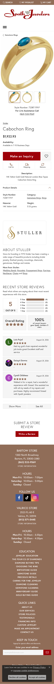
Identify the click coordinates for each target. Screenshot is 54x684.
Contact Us (27, 632)
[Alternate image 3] (39, 97)
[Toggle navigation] (5, 27)
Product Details (10, 187)
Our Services (27, 610)
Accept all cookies (37, 677)
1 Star (23, 311)
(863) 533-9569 (27, 114)
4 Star (22, 302)
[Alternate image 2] (27, 97)
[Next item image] (50, 63)
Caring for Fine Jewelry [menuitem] (27, 580)
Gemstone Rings (11, 35)
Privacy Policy (39, 667)
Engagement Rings (34, 270)
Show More (15, 406)
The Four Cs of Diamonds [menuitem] (27, 559)
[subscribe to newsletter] (47, 652)
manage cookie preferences (26, 670)
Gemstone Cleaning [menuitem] (27, 587)
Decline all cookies (17, 677)
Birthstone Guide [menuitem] (27, 570)
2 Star (22, 308)
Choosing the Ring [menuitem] (27, 566)
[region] (27, 63)
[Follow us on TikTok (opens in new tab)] (27, 497)
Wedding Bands (9, 270)
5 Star (22, 299)
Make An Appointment (26, 628)
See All (39, 406)
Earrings (46, 270)
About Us (27, 607)
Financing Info (27, 621)
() (46, 299)
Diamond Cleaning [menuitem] (27, 584)
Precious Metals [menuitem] (27, 577)
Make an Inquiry (21, 156)
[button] (8, 2)
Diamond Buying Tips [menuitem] (27, 562)
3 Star (22, 305)
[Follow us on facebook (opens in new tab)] (19, 497)
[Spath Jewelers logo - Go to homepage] (27, 14)
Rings (44, 198)
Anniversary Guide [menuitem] (27, 591)
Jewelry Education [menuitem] (27, 555)
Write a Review (27, 433)
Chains (15, 273)
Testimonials (27, 617)
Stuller (5, 123)
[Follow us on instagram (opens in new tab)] (35, 497)
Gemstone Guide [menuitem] (27, 573)
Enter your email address (27, 647)
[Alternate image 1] (14, 97)
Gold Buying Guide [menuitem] (27, 595)
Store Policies (27, 614)
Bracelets (21, 270)
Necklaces (7, 273)
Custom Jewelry (27, 625)
